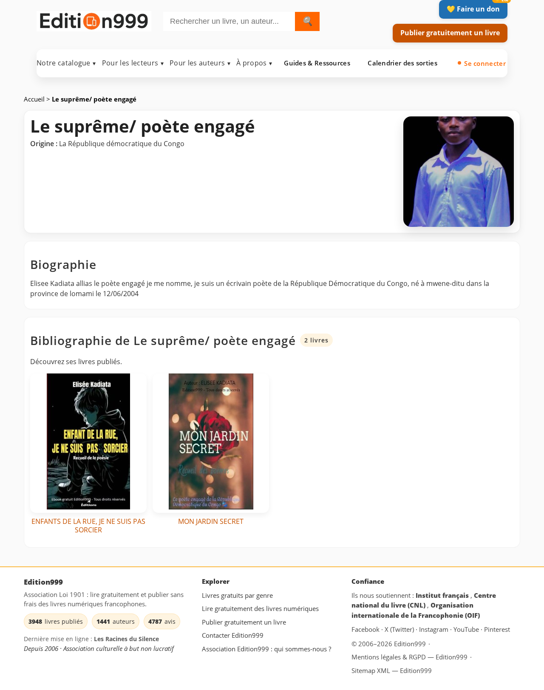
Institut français (443, 595)
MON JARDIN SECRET (211, 521)
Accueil (35, 99)
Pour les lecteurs (133, 63)
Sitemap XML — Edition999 (391, 670)
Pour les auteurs (200, 63)
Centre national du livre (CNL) (423, 600)
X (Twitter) (400, 629)
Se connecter (485, 63)
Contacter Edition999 (233, 635)
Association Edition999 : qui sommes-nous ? (266, 649)
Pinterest (497, 629)
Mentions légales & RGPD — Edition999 (409, 656)
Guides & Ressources (317, 63)
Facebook (366, 629)
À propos (254, 63)
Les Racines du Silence (126, 639)
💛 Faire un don (473, 9)
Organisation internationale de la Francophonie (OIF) (415, 610)
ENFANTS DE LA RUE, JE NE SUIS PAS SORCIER (88, 525)
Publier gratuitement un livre (450, 32)
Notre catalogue (66, 63)
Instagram (434, 629)
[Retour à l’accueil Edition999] (94, 19)
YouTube (467, 629)
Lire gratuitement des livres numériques (260, 608)
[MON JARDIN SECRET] (211, 443)
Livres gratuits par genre (237, 595)
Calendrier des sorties (402, 63)
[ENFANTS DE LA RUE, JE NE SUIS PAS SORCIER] (88, 443)
